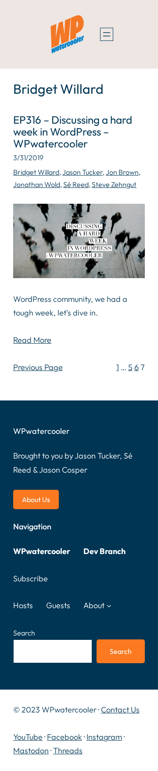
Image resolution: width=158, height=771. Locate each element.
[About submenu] (109, 605)
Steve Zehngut (114, 184)
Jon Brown (122, 172)
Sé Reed (76, 184)
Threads (68, 750)
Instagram (104, 737)
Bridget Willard (36, 172)
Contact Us (120, 710)
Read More (32, 340)
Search (24, 632)
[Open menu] (106, 34)
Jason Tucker (82, 172)
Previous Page (38, 367)
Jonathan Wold (36, 184)
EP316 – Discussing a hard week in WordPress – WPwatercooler (72, 131)
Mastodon (31, 750)
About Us (36, 499)
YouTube (28, 737)
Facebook (64, 737)
